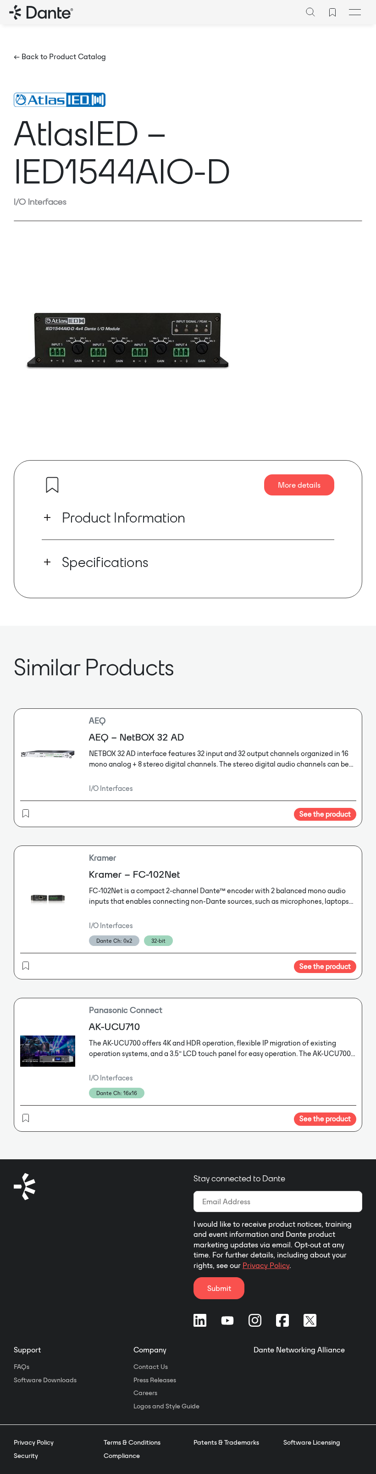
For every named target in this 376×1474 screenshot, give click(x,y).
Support (27, 1349)
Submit (219, 1288)
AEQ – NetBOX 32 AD (136, 737)
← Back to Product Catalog (60, 56)
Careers (145, 1393)
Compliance (122, 1456)
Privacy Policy (266, 1265)
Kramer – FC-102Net (134, 874)
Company (149, 1349)
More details (299, 484)
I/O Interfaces (40, 201)
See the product (325, 814)
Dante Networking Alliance (299, 1349)
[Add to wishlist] (52, 484)
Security (26, 1456)
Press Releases (154, 1380)
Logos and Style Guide (166, 1406)
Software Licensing (311, 1442)
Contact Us (150, 1367)
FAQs (21, 1367)
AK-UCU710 (114, 1026)
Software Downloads (45, 1380)
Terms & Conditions (132, 1442)
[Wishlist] (332, 12)
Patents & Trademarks (226, 1442)
